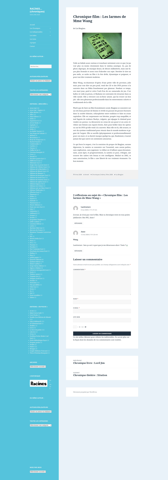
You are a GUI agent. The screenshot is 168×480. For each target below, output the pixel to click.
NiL (31, 236)
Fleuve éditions (35, 205)
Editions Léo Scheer (36, 186)
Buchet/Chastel (35, 142)
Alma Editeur (34, 117)
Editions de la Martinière (38, 169)
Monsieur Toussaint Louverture (40, 232)
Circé (31, 154)
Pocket (32, 344)
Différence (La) (35, 161)
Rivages (32, 349)
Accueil (32, 25)
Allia (31, 114)
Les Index (33, 35)
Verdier (32, 281)
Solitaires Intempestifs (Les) (39, 270)
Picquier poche (35, 342)
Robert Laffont (35, 264)
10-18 (31, 311)
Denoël (32, 156)
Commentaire (79, 269)
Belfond (32, 135)
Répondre (78, 223)
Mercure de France (36, 230)
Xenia (32, 289)
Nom (75, 299)
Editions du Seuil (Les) (37, 177)
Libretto (32, 332)
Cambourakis (34, 144)
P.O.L (31, 243)
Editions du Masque (36, 173)
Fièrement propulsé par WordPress (85, 392)
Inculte (32, 217)
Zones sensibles (35, 295)
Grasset (32, 215)
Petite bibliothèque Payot (38, 340)
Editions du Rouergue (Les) (39, 175)
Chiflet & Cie (34, 150)
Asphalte (33, 125)
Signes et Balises (35, 268)
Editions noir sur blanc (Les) (39, 188)
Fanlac (32, 196)
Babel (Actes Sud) (35, 313)
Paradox (32, 247)
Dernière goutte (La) (37, 159)
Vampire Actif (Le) (36, 278)
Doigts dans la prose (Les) (38, 165)
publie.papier (34, 257)
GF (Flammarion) (35, 323)
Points (32, 347)
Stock (31, 272)
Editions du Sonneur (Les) (38, 180)
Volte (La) (33, 287)
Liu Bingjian (119, 175)
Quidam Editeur (35, 262)
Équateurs (33, 194)
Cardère (32, 146)
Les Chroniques (35, 28)
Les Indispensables (36, 32)
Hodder (32, 326)
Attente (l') (33, 127)
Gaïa (31, 209)
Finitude (32, 201)
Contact (32, 46)
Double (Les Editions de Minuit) (40, 317)
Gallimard (33, 213)
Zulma (32, 297)
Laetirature (86, 207)
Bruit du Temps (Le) (36, 140)
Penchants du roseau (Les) (38, 251)
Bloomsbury (34, 138)
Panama (32, 245)
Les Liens (33, 39)
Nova (31, 241)
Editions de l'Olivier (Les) (38, 167)
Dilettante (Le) (35, 163)
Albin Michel (34, 112)
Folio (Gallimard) (35, 321)
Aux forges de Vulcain (37, 133)
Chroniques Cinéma (98, 175)
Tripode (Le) (34, 276)
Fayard (32, 199)
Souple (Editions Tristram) (39, 351)
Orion (32, 334)
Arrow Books (34, 123)
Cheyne (32, 148)
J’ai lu (32, 328)
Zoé (31, 293)
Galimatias (33, 211)
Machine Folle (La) (36, 228)
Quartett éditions (35, 260)
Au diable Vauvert (36, 131)
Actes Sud (33, 108)
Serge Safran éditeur (37, 266)
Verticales (33, 283)
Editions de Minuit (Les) (38, 171)
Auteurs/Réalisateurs (39, 76)
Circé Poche (34, 315)
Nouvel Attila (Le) (36, 238)
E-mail (76, 308)
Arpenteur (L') (34, 121)
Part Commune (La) (36, 249)
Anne (83, 232)
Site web (76, 317)
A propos (33, 43)
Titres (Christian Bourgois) (39, 353)
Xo (31, 291)
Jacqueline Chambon (37, 220)
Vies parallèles (35, 285)
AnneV (87, 175)
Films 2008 (109, 175)
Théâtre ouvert (35, 274)
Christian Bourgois (36, 152)
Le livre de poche (35, 330)
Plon (31, 255)
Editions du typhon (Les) (38, 182)
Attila (32, 129)
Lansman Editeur (35, 224)
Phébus (32, 253)
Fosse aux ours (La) (36, 207)
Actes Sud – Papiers (36, 110)
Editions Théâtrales (36, 190)
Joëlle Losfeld (34, 222)
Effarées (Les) (34, 192)
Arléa (32, 119)
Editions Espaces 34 (36, 184)
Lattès (32, 226)
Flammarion (34, 203)
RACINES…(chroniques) (37, 10)
